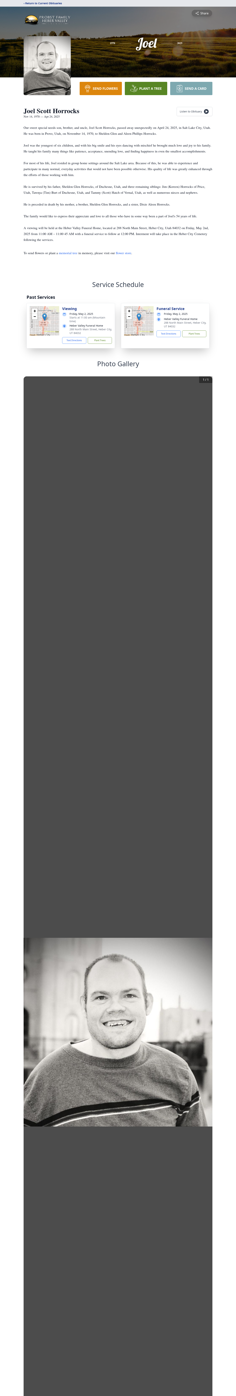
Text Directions (74, 340)
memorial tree (68, 253)
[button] (44, 317)
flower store (123, 253)
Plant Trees (100, 340)
